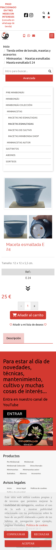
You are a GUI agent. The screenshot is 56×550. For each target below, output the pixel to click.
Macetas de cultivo (20, 130)
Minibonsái (12, 99)
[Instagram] (31, 16)
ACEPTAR (28, 543)
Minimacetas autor (31, 470)
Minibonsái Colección (19, 105)
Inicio (9, 488)
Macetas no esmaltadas (22, 117)
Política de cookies (37, 525)
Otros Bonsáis (36, 466)
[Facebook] (26, 16)
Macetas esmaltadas (21, 124)
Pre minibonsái (15, 92)
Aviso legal (21, 488)
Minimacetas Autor (18, 142)
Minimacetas (14, 111)
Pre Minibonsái (13, 462)
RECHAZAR (41, 534)
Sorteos (11, 161)
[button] (48, 13)
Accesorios (36, 473)
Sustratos (12, 149)
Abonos (10, 155)
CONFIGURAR (16, 534)
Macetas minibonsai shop (23, 136)
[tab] (13, 338)
